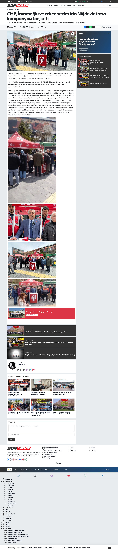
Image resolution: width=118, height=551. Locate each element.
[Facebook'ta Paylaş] (85, 27)
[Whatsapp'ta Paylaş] (90, 27)
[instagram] (51, 475)
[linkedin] (102, 475)
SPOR (74, 5)
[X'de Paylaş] (87, 27)
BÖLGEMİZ (81, 5)
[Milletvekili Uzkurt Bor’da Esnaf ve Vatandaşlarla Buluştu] (19, 405)
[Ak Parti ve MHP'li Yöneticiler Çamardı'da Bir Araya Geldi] (63, 405)
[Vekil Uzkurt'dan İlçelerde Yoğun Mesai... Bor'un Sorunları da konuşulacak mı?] (41, 405)
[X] (11, 459)
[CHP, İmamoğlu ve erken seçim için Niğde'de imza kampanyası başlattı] (41, 51)
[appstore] (59, 463)
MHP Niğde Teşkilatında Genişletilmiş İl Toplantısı (38, 393)
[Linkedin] (30, 370)
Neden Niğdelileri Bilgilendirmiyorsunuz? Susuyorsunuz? (15, 394)
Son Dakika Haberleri (49, 456)
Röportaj (8, 518)
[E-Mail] (18, 370)
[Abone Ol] (106, 27)
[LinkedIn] (20, 459)
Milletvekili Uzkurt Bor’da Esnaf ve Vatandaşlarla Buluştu (18, 413)
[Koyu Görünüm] (107, 5)
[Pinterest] (14, 459)
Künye (71, 447)
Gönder (12, 439)
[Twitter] (24, 370)
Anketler (8, 522)
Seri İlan (8, 516)
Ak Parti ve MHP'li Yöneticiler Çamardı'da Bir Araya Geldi (62, 413)
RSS (10, 470)
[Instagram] (27, 370)
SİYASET (56, 5)
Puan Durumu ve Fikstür (50, 452)
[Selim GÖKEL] (12, 365)
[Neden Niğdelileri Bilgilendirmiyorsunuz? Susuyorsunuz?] (19, 385)
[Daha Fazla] (93, 27)
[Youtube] (33, 370)
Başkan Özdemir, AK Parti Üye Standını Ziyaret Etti (62, 393)
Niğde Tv (93, 451)
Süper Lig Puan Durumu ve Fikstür (18, 536)
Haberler (10, 9)
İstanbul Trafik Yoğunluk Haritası (52, 451)
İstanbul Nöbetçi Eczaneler (51, 447)
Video (21, 1)
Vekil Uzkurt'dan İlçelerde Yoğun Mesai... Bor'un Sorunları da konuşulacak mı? (40, 413)
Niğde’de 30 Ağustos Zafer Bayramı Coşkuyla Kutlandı (37, 547)
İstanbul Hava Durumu (50, 449)
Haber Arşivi (47, 458)
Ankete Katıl (83, 50)
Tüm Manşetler (48, 454)
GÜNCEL (49, 5)
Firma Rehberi (10, 514)
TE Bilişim (108, 470)
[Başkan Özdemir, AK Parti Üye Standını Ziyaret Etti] (63, 385)
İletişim (93, 447)
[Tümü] (109, 33)
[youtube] (68, 475)
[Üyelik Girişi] (109, 1)
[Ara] (104, 5)
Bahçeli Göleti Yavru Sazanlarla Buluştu (78, 547)
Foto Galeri (13, 1)
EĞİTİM (69, 5)
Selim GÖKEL (22, 365)
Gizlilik (71, 449)
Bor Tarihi (93, 449)
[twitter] (35, 475)
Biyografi (8, 520)
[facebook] (18, 475)
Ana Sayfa (8, 479)
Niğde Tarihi (73, 451)
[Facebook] (21, 370)
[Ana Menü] (110, 5)
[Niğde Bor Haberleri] (18, 5)
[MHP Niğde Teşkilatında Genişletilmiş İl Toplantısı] (41, 385)
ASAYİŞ (63, 5)
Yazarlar (30, 1)
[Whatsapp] (25, 459)
